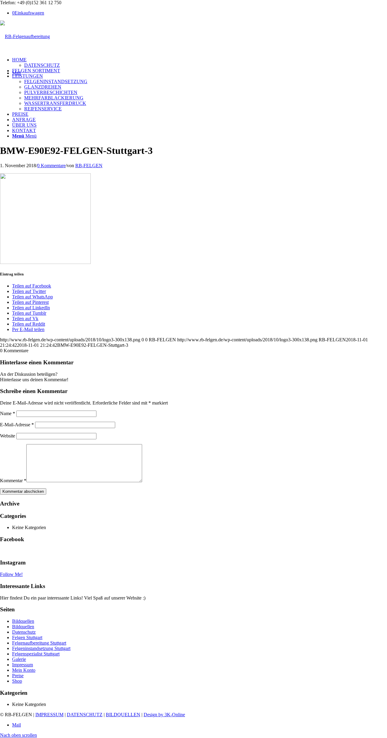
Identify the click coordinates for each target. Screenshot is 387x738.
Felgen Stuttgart (27, 637)
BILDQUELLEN (123, 714)
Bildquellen (23, 621)
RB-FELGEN (88, 165)
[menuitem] (199, 62)
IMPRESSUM (49, 714)
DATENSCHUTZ (84, 714)
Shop (17, 681)
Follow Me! (11, 574)
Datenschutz (24, 632)
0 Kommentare (51, 165)
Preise (18, 675)
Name (7, 413)
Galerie (19, 659)
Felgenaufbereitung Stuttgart (39, 642)
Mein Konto (23, 670)
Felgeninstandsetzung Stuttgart (41, 648)
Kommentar (13, 480)
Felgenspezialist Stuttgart (36, 653)
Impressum (22, 664)
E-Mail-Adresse (17, 424)
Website (7, 435)
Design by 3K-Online (164, 714)
